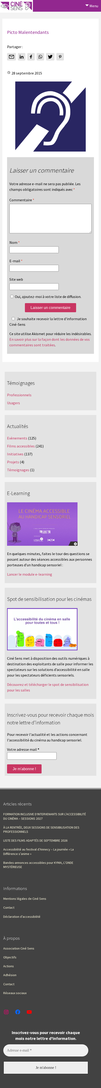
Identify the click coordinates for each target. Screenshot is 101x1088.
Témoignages (18, 470)
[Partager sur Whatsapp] (40, 56)
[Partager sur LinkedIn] (21, 56)
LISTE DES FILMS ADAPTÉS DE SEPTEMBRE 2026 (35, 840)
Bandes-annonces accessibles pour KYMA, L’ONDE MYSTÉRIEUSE (38, 865)
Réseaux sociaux (15, 993)
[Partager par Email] (11, 56)
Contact (8, 907)
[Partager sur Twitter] (50, 56)
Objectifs (9, 957)
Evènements (17, 438)
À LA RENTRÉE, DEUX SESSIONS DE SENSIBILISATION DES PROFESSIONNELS (41, 829)
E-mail (16, 261)
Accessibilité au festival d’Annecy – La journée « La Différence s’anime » (38, 851)
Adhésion (9, 975)
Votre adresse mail (23, 749)
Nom (14, 242)
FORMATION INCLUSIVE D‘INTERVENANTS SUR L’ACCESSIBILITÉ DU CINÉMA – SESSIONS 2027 (44, 816)
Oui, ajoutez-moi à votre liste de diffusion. (47, 296)
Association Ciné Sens (18, 948)
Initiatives (15, 454)
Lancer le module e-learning (29, 574)
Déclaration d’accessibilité (21, 916)
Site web (16, 279)
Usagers (13, 402)
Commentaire (21, 200)
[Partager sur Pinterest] (60, 56)
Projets (13, 462)
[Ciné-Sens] (16, 6)
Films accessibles (21, 446)
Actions (8, 966)
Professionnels (19, 395)
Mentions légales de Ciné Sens (24, 899)
